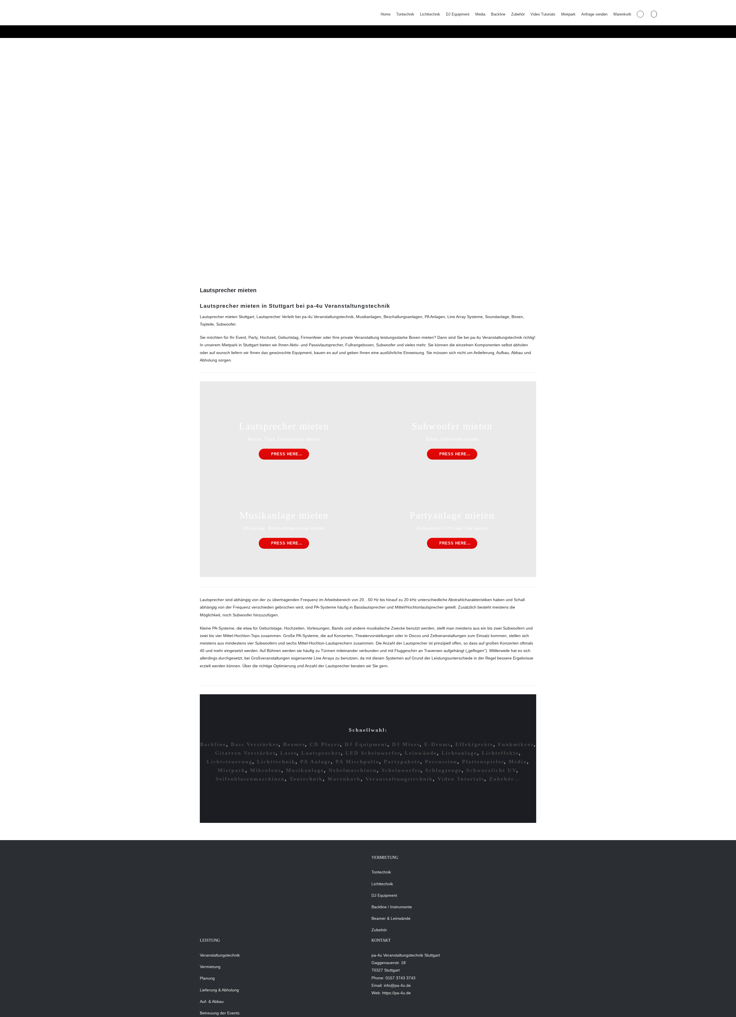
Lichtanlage (459, 753)
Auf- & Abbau (212, 1001)
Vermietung (210, 966)
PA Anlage (315, 761)
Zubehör (379, 930)
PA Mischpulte (357, 761)
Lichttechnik (276, 761)
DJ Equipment (366, 744)
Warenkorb (344, 779)
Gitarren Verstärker (245, 753)
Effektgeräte (474, 744)
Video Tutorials (461, 779)
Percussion (441, 761)
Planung (207, 978)
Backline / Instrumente (391, 907)
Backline (213, 744)
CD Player (325, 744)
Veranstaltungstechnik (399, 779)
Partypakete (402, 761)
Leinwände (421, 753)
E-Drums (437, 744)
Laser (288, 753)
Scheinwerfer (401, 770)
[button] (654, 14)
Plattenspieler (483, 761)
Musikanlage (305, 770)
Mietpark (232, 770)
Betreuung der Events (219, 1013)
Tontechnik (306, 779)
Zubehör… (504, 779)
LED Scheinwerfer (373, 753)
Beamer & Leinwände (391, 918)
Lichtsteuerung (229, 761)
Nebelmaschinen (353, 770)
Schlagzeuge (443, 770)
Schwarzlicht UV (491, 770)
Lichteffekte (500, 753)
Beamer (294, 744)
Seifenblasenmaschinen (250, 779)
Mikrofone (265, 770)
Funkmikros (516, 744)
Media (518, 761)
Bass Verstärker (255, 744)
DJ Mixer (406, 744)
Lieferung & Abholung (219, 990)
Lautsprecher (321, 753)
